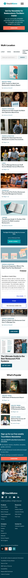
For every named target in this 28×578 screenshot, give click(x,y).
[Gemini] (10, 548)
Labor (3, 163)
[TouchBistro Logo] (11, 3)
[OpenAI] (2, 548)
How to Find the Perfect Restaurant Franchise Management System (13, 193)
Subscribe (14, 28)
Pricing (2, 519)
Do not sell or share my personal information (12, 558)
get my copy (6, 365)
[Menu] (22, 4)
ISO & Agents (4, 540)
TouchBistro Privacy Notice (7, 560)
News (2, 530)
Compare (4, 217)
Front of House (4, 509)
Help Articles (18, 514)
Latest (3, 51)
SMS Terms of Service (6, 566)
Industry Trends (6, 81)
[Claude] (6, 548)
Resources (17, 51)
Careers (3, 528)
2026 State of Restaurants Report (13, 397)
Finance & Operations (8, 108)
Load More (14, 331)
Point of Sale (4, 507)
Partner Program (5, 538)
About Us (3, 526)
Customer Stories (19, 511)
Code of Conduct (5, 574)
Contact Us (3, 533)
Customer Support (19, 526)
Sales (16, 528)
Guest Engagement (6, 514)
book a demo (13, 241)
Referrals (3, 535)
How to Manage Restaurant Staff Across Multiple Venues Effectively (13, 165)
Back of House (4, 511)
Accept (14, 300)
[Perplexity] (14, 548)
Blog (16, 507)
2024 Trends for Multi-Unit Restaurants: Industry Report (11, 84)
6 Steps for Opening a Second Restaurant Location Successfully (12, 138)
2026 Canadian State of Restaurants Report (18, 408)
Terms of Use (4, 563)
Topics (9, 51)
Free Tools (17, 516)
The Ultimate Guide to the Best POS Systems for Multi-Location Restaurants (13, 221)
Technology (5, 190)
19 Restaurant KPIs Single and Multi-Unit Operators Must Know (13, 111)
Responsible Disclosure (7, 571)
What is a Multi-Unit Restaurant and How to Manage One (13, 321)
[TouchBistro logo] (9, 493)
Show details (20, 296)
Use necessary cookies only (14, 305)
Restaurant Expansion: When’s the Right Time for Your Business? (13, 267)
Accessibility (4, 568)
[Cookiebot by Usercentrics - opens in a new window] (20, 271)
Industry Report (19, 509)
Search (22, 57)
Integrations (4, 516)
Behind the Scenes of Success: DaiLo (18, 419)
